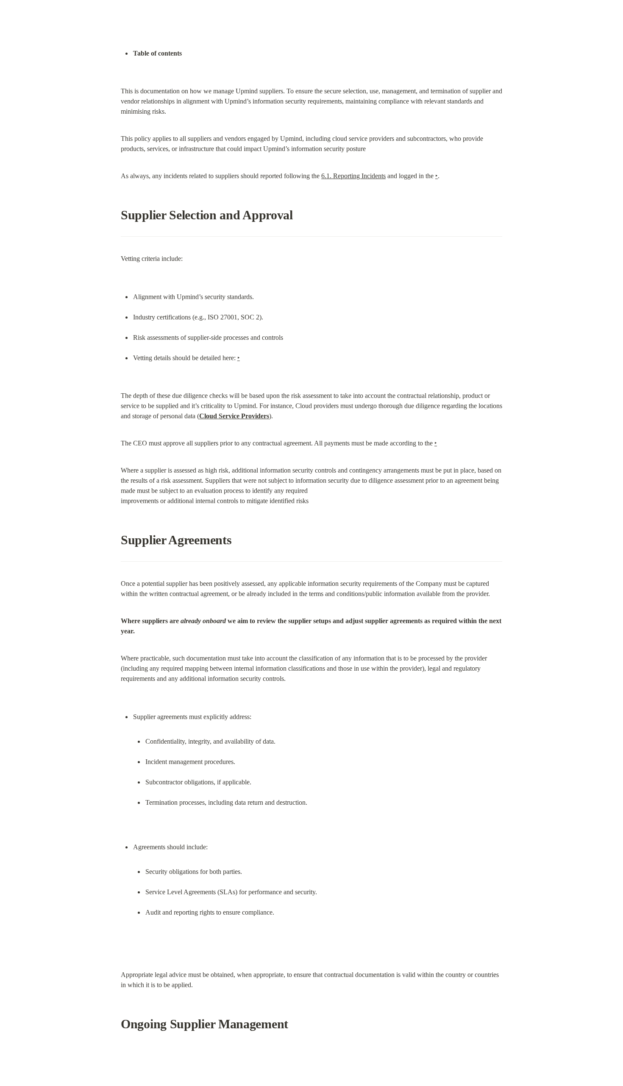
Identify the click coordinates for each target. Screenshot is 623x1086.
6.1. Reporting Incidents (353, 175)
